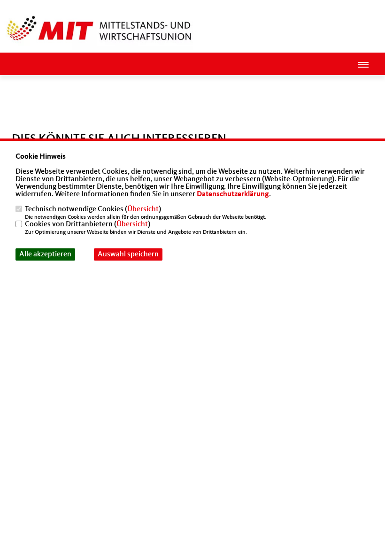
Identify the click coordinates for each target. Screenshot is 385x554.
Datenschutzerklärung (233, 194)
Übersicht (143, 209)
